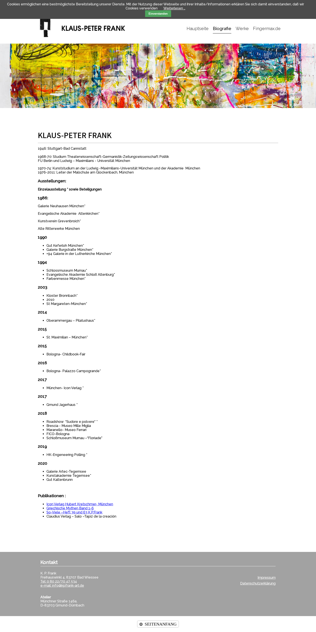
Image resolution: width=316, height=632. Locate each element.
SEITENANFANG (160, 624)
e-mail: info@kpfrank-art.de (62, 585)
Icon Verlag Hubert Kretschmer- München (79, 504)
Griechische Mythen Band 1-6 (70, 508)
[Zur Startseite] (87, 28)
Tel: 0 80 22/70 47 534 (58, 581)
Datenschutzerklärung (258, 583)
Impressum (267, 578)
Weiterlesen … (174, 8)
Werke (242, 28)
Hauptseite (198, 28)
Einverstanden (158, 13)
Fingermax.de (267, 28)
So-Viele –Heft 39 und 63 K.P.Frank (74, 512)
